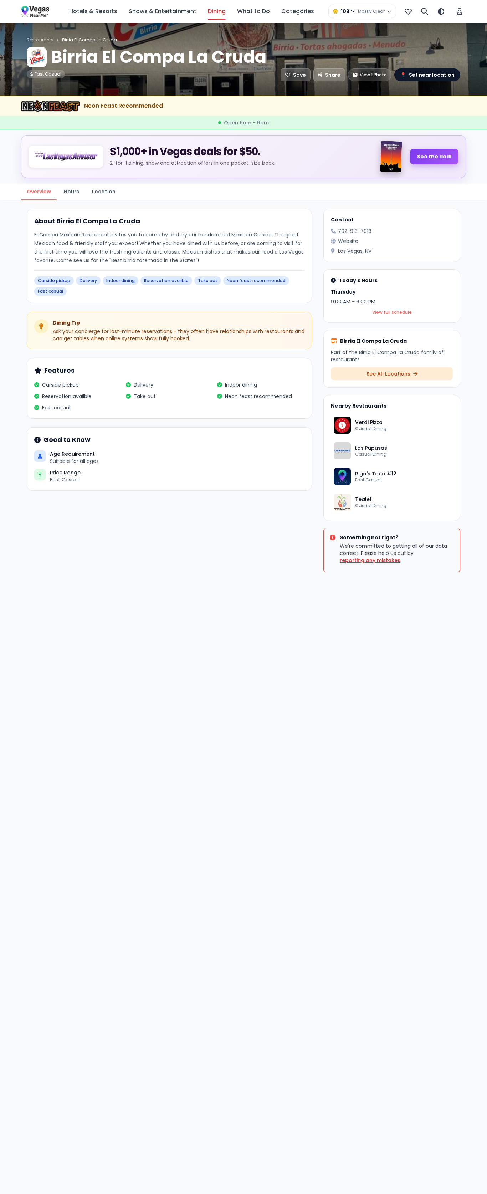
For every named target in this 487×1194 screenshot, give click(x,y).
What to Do (253, 11)
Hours (71, 191)
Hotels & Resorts (93, 11)
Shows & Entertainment (162, 11)
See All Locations (389, 373)
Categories (297, 11)
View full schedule (392, 312)
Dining (217, 11)
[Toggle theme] (441, 11)
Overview (39, 191)
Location (104, 191)
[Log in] (459, 11)
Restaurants (40, 40)
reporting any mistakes (370, 560)
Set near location (427, 74)
